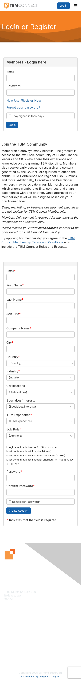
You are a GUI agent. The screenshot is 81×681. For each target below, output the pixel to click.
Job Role (12, 429)
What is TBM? (12, 634)
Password (13, 86)
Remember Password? (26, 501)
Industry (12, 371)
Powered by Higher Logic (40, 676)
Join (7, 631)
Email (10, 72)
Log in (63, 5)
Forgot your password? (23, 107)
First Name (14, 285)
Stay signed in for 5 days (27, 116)
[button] (18, 510)
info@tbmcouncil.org (17, 606)
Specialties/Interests (20, 400)
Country (12, 357)
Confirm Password (19, 486)
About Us (10, 659)
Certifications (15, 386)
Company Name (18, 328)
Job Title (12, 314)
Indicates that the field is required (32, 520)
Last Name (14, 299)
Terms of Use (12, 663)
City (9, 342)
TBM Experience (18, 415)
